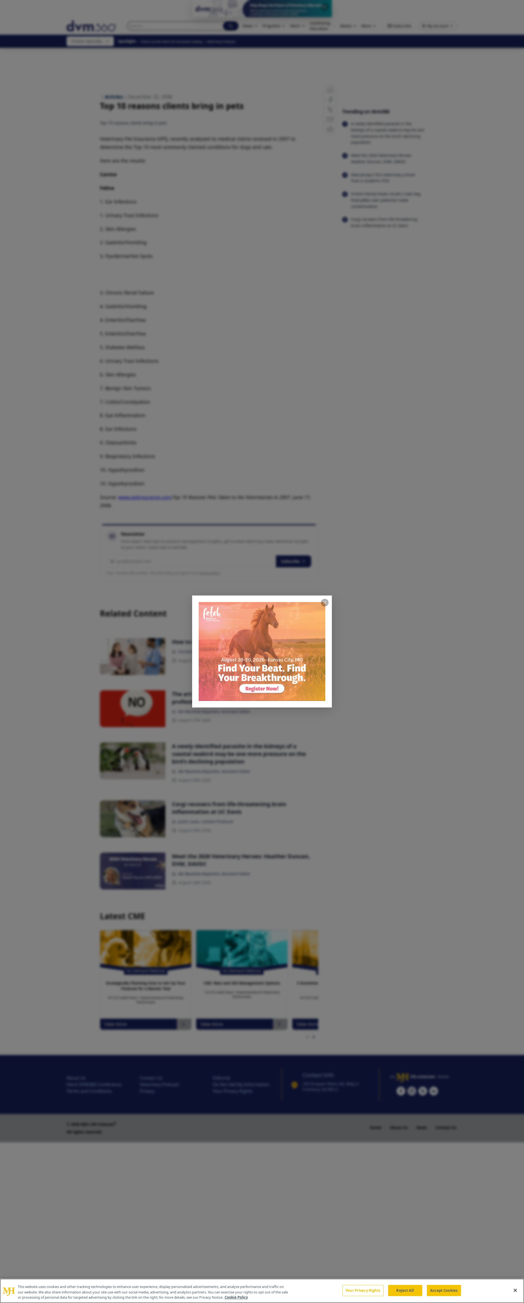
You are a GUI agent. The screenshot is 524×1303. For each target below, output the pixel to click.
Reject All (404, 1290)
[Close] (515, 1290)
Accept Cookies (443, 1290)
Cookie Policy (236, 1297)
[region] (262, 1291)
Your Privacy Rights (363, 1290)
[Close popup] (325, 602)
